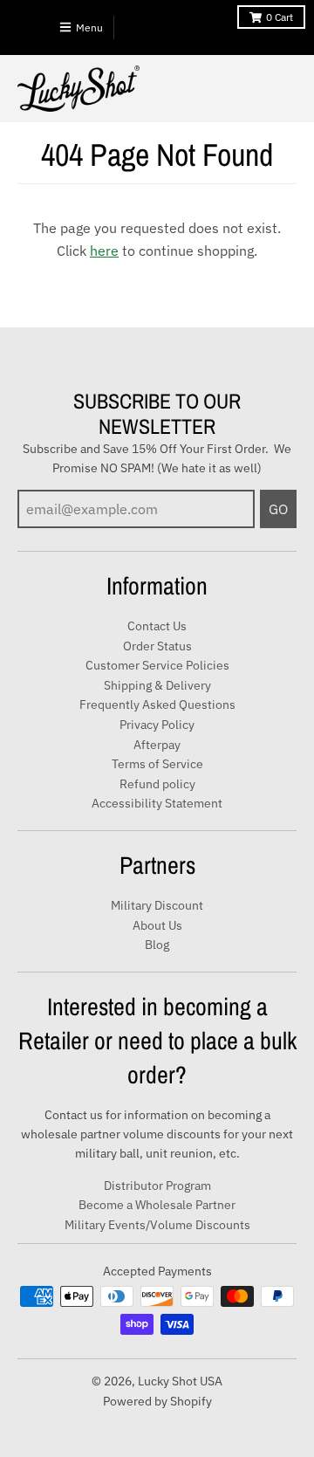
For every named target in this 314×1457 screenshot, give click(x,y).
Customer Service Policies (157, 665)
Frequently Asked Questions (157, 704)
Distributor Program (157, 1185)
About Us (157, 925)
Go (278, 509)
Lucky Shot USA (180, 1381)
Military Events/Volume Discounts (157, 1225)
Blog (157, 944)
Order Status (157, 646)
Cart (279, 17)
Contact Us (157, 626)
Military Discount (157, 905)
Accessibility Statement (157, 803)
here (104, 250)
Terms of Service (157, 764)
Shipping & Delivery (157, 685)
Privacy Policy (157, 724)
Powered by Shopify (157, 1401)
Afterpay (157, 745)
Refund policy (157, 784)
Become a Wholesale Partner (157, 1205)
